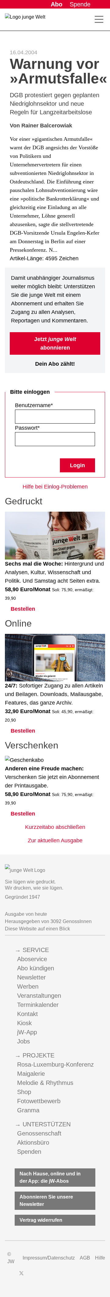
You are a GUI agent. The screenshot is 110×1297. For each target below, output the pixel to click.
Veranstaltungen (39, 995)
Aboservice (32, 959)
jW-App (27, 1032)
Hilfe (100, 1257)
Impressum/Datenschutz (49, 1257)
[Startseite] (25, 20)
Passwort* (27, 428)
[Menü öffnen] (99, 19)
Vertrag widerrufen (41, 1220)
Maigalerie (31, 1073)
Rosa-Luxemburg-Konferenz (55, 1064)
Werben (27, 986)
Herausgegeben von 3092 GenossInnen (48, 921)
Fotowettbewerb (39, 1101)
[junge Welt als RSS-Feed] (64, 1276)
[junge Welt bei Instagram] (31, 1276)
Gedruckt (23, 501)
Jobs (23, 1041)
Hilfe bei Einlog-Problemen (55, 487)
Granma (28, 1110)
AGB (85, 1257)
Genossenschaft (39, 1133)
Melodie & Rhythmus (45, 1082)
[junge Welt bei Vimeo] (53, 1276)
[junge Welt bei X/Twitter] (21, 1276)
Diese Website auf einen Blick (37, 928)
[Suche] (85, 19)
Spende (80, 4)
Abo (56, 4)
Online (18, 623)
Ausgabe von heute (26, 914)
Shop (24, 1092)
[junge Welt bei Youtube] (42, 1276)
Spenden (29, 1151)
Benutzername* (34, 405)
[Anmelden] (100, 4)
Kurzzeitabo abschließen (55, 827)
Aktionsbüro (33, 1142)
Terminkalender (38, 1004)
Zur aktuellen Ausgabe (55, 840)
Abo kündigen (35, 968)
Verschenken (31, 745)
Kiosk (24, 1023)
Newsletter (31, 977)
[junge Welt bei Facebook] (11, 1276)
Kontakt (27, 1014)
